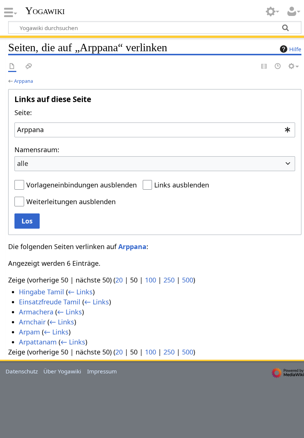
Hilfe (295, 49)
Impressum (102, 371)
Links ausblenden (181, 184)
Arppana (23, 81)
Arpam (29, 331)
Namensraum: (36, 149)
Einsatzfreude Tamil (49, 301)
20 (119, 279)
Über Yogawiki (62, 371)
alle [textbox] (22, 163)
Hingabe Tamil (41, 291)
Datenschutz (22, 371)
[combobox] (154, 129)
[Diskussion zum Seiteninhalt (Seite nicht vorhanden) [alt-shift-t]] (29, 66)
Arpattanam (38, 341)
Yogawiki (45, 11)
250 (169, 279)
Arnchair (32, 321)
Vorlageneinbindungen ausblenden (81, 184)
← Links (80, 291)
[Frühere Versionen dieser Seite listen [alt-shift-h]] (278, 66)
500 (187, 279)
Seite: (23, 112)
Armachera (36, 311)
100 (150, 279)
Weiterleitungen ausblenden (71, 201)
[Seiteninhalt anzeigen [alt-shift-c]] (12, 66)
